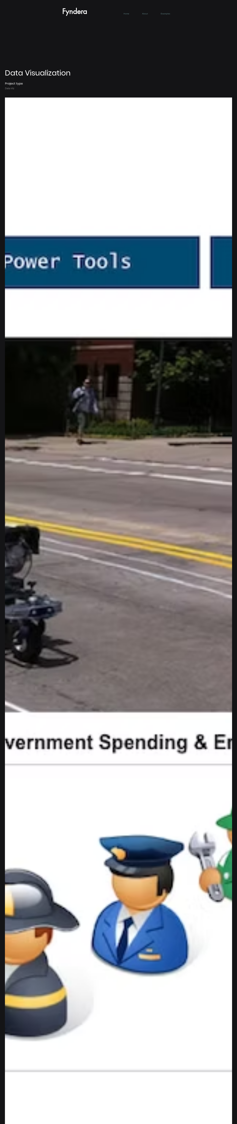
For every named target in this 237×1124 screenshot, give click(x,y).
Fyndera (74, 11)
